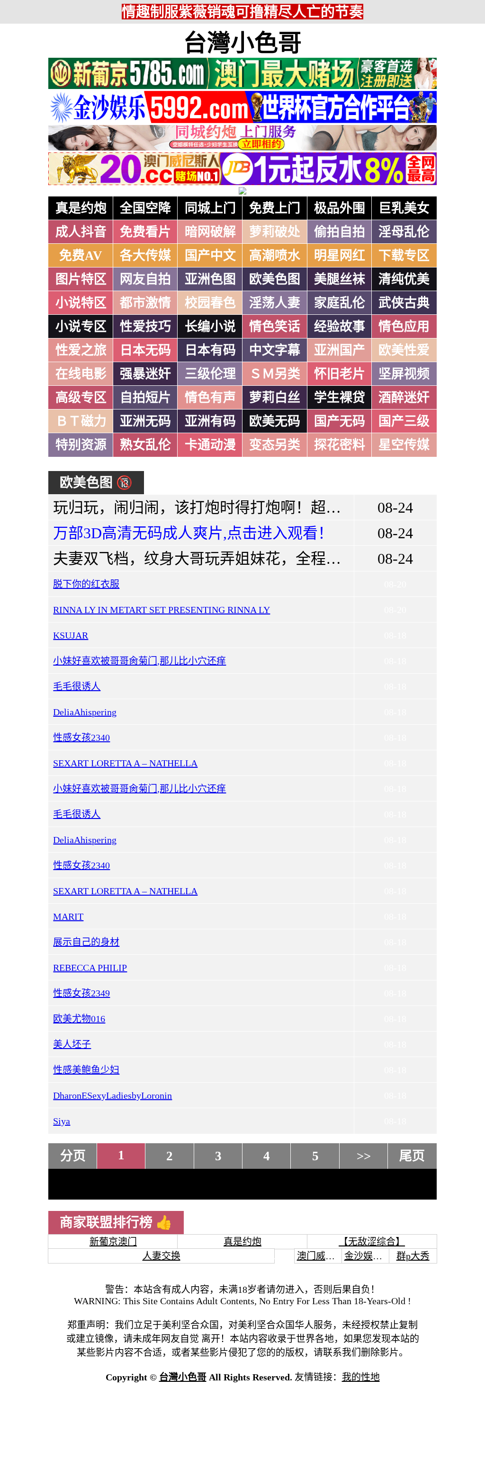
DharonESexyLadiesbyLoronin (112, 1095)
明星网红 (339, 256)
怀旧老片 (339, 374)
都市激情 (145, 303)
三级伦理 (210, 374)
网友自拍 (145, 279)
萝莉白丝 (274, 398)
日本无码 (145, 350)
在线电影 (81, 374)
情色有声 (210, 398)
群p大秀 (413, 1256)
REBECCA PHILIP (90, 967)
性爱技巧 (145, 327)
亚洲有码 (210, 421)
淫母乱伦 (404, 232)
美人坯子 (72, 1044)
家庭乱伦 (339, 303)
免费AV (80, 256)
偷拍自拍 (339, 232)
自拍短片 (145, 398)
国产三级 (404, 421)
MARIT (68, 916)
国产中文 (210, 256)
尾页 (412, 1156)
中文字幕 (274, 350)
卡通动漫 (210, 445)
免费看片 (145, 232)
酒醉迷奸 (404, 398)
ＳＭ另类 (274, 374)
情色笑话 (274, 327)
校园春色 (210, 303)
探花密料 (339, 445)
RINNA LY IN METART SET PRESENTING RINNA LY (161, 610)
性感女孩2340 (81, 737)
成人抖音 (81, 232)
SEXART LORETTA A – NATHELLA (125, 763)
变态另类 (274, 445)
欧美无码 (274, 421)
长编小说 (210, 327)
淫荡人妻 (274, 303)
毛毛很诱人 (76, 686)
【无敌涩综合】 (372, 1242)
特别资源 (81, 445)
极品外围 (339, 208)
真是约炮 (81, 208)
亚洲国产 (339, 350)
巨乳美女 (404, 208)
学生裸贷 (339, 398)
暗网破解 (210, 232)
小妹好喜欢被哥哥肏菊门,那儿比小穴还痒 (139, 661)
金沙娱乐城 (368, 1256)
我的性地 (361, 1377)
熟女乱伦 (145, 445)
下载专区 (404, 256)
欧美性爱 (404, 350)
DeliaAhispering (85, 712)
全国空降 (145, 208)
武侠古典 (404, 303)
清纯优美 (404, 279)
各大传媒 (145, 256)
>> (364, 1156)
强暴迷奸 (145, 374)
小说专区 (81, 327)
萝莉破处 (274, 232)
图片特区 (81, 279)
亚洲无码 (145, 421)
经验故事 (339, 327)
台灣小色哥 (242, 43)
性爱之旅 (81, 350)
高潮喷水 (274, 256)
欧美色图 (274, 279)
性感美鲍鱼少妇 (86, 1070)
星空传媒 (404, 445)
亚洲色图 (210, 279)
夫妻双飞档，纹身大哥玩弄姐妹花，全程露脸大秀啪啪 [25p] (253, 558)
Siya (61, 1121)
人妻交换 (161, 1256)
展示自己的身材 (86, 942)
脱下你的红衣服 (86, 584)
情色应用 (404, 327)
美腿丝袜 (339, 279)
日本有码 (210, 350)
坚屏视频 (404, 374)
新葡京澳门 (113, 1242)
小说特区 (81, 303)
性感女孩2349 (81, 993)
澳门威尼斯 (320, 1256)
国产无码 (339, 421)
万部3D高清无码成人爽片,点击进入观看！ (193, 533)
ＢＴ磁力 (81, 421)
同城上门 (210, 208)
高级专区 (81, 398)
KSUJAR (70, 635)
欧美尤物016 (79, 1019)
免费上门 (274, 208)
